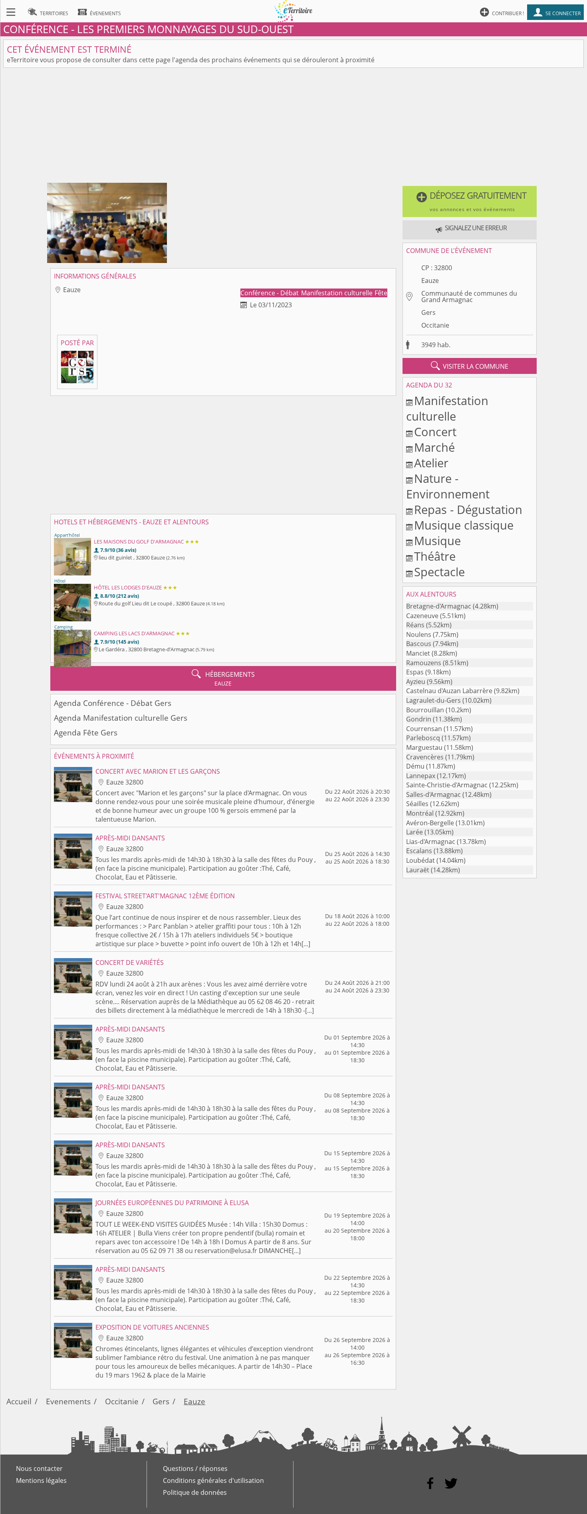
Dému (415, 766)
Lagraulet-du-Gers (433, 700)
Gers (428, 312)
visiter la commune (469, 366)
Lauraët (417, 870)
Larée (414, 832)
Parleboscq (423, 737)
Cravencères (425, 757)
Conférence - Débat (270, 293)
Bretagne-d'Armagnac (438, 606)
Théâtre (435, 556)
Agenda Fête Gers (85, 732)
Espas (415, 672)
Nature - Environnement (448, 486)
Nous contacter (39, 1468)
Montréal (420, 813)
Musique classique (464, 525)
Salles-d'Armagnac (433, 794)
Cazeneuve (422, 615)
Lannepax (420, 775)
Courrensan (424, 728)
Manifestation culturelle (337, 293)
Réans (415, 625)
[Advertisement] (293, 127)
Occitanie (435, 325)
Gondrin (418, 719)
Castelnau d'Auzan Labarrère (449, 690)
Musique (437, 540)
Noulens (418, 634)
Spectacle (439, 571)
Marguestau (424, 747)
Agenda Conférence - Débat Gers (112, 703)
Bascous (418, 643)
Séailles (417, 803)
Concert (435, 431)
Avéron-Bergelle (430, 822)
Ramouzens (423, 662)
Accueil (19, 1401)
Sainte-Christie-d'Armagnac (447, 785)
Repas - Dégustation (468, 509)
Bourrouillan (425, 710)
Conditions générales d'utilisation (213, 1480)
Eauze (430, 280)
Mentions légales (41, 1480)
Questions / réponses (195, 1468)
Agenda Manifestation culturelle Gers (120, 717)
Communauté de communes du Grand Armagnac (469, 296)
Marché (434, 447)
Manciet (418, 653)
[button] (469, 201)
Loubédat (420, 860)
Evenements (68, 1401)
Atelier (431, 462)
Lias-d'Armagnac (430, 841)
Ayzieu (415, 681)
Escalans (419, 850)
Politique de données (195, 1492)
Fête (381, 293)
